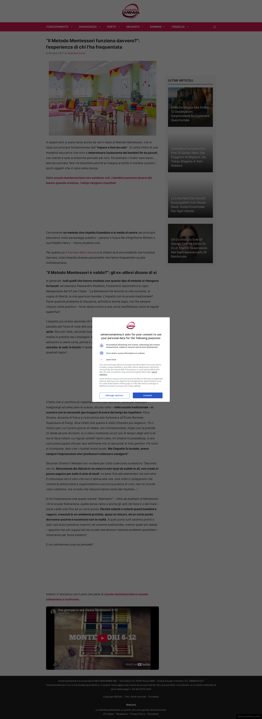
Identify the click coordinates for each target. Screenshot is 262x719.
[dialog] (131, 359)
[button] (131, 360)
